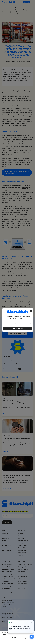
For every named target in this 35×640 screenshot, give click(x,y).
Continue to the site (17, 328)
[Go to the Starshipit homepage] (17, 311)
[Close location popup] (31, 311)
